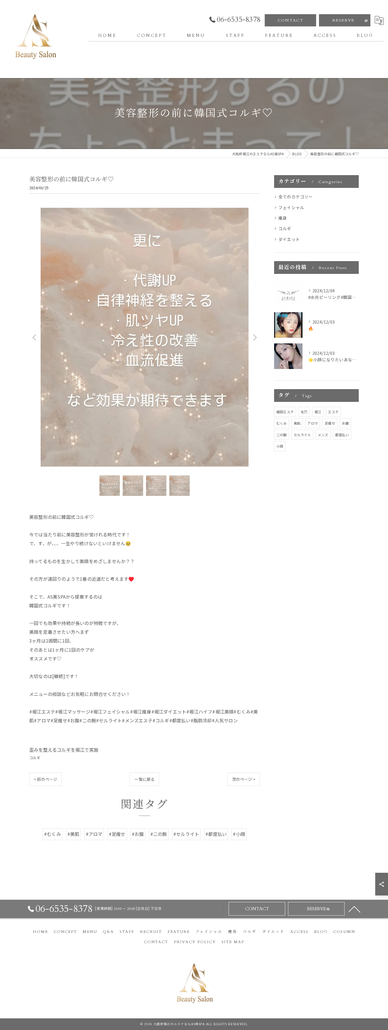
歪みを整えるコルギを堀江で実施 (63, 749)
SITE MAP (233, 942)
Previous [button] (35, 337)
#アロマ (94, 833)
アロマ (312, 423)
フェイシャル (291, 207)
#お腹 (138, 833)
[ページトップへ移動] (354, 908)
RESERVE (343, 20)
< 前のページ (45, 779)
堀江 (317, 411)
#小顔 (239, 833)
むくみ (281, 423)
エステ (333, 411)
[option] (144, 337)
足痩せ (330, 423)
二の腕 (281, 434)
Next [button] (254, 337)
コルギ (35, 757)
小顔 (279, 446)
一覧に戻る (144, 779)
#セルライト (186, 833)
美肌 (297, 423)
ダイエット (289, 239)
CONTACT (290, 20)
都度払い (342, 434)
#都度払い (216, 833)
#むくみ (52, 833)
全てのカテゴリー (295, 197)
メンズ (323, 434)
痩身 (282, 218)
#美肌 (73, 833)
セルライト (302, 434)
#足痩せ (117, 833)
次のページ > (243, 779)
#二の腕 (158, 833)
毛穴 (304, 411)
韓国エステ (285, 411)
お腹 (345, 423)
